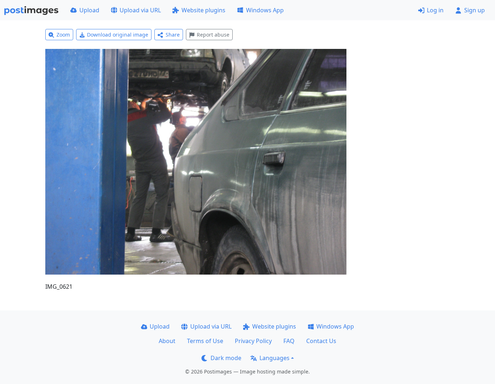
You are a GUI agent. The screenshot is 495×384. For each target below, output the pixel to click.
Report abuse (213, 34)
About (167, 341)
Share (173, 34)
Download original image (117, 34)
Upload (89, 10)
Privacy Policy (253, 341)
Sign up (474, 10)
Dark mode (226, 358)
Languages (274, 358)
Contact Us (321, 341)
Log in (435, 10)
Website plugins (203, 10)
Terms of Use (205, 341)
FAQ (289, 341)
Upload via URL (140, 10)
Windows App (265, 10)
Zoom (63, 34)
